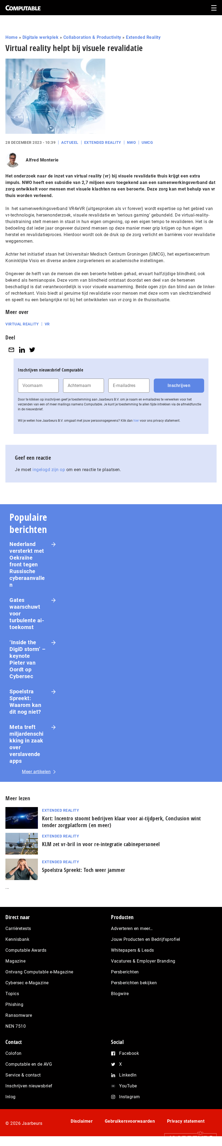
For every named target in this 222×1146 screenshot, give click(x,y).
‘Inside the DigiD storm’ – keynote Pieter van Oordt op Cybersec (27, 659)
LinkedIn (127, 1075)
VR (47, 324)
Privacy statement (186, 1121)
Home (11, 37)
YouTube (128, 1085)
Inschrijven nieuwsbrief (29, 1085)
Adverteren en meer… (132, 928)
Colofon (13, 1053)
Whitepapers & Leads (132, 950)
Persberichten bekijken (134, 982)
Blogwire (120, 993)
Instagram (129, 1096)
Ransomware (18, 1015)
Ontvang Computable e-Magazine (39, 971)
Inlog (10, 1096)
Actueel (70, 142)
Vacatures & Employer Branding (143, 961)
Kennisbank (17, 939)
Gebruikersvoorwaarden (130, 1121)
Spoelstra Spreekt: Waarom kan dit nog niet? (25, 701)
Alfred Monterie (42, 160)
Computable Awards (26, 950)
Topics (12, 993)
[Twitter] (32, 349)
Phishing (14, 1004)
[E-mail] (11, 349)
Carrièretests (18, 928)
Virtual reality (22, 324)
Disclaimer (82, 1121)
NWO (131, 142)
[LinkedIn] (22, 349)
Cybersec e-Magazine (27, 982)
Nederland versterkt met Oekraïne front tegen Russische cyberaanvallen (27, 564)
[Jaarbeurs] (188, 1138)
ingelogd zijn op (48, 469)
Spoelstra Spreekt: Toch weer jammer (83, 870)
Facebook (129, 1053)
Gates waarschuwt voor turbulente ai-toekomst (26, 613)
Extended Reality (143, 37)
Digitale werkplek (40, 37)
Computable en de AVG (28, 1064)
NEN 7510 (15, 1026)
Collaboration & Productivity (92, 37)
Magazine (15, 961)
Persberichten (125, 971)
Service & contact (23, 1075)
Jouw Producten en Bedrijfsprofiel (145, 939)
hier (136, 421)
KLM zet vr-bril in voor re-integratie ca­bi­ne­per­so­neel (101, 844)
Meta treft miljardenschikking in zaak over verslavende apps (26, 744)
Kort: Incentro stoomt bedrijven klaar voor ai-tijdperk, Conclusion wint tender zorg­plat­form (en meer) (121, 822)
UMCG (147, 142)
